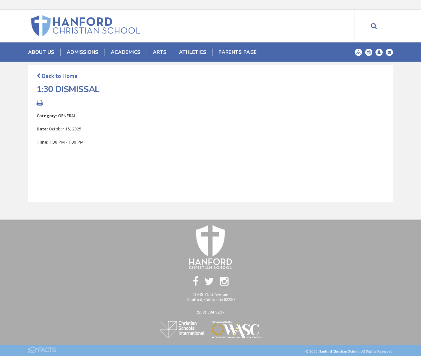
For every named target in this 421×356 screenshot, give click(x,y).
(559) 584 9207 (210, 312)
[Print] (40, 103)
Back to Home (59, 76)
